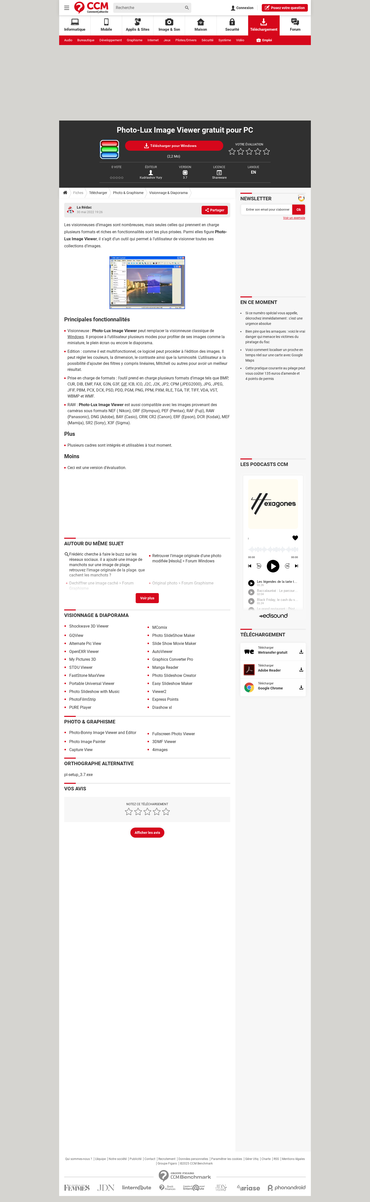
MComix (159, 627)
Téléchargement (263, 29)
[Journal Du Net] (106, 1188)
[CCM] (91, 8)
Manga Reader (165, 667)
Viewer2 (159, 691)
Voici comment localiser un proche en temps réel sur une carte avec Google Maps (274, 355)
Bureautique (85, 40)
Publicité (135, 1159)
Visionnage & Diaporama (168, 193)
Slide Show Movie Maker (174, 643)
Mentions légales (293, 1159)
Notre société (118, 1159)
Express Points (165, 699)
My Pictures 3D (82, 659)
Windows (75, 336)
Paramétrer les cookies (226, 1159)
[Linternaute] (137, 1187)
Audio (68, 40)
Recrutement (166, 1159)
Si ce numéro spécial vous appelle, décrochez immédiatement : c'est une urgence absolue (274, 318)
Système (224, 40)
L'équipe (100, 1159)
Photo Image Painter (87, 741)
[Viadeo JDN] (221, 1188)
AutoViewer (162, 651)
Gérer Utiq (251, 1159)
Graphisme (134, 40)
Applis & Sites (138, 29)
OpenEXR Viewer (84, 651)
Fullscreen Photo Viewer (173, 733)
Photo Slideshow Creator (174, 675)
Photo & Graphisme (128, 193)
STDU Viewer (80, 667)
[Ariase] (248, 1187)
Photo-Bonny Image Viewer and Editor (102, 732)
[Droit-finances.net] (167, 1188)
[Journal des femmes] (77, 1188)
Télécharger (98, 193)
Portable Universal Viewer (91, 683)
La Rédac (84, 207)
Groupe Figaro (167, 1163)
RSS (276, 1159)
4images (160, 749)
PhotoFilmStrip (82, 699)
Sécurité (207, 40)
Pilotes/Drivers (186, 40)
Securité (232, 29)
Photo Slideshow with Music (94, 691)
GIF (124, 384)
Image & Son (169, 29)
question (288, 8)
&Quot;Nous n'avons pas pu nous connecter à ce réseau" (98, 599)
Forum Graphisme (197, 583)
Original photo (164, 583)
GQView (76, 635)
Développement (110, 40)
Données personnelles (193, 1159)
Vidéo (240, 40)
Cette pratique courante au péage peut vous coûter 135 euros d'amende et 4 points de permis (275, 373)
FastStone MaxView (87, 675)
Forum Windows (200, 561)
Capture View (81, 749)
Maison (201, 29)
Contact (149, 1159)
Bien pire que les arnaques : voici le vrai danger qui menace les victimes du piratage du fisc (275, 336)
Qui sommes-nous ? (78, 1159)
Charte (266, 1159)
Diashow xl (162, 707)
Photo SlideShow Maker (173, 635)
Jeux (167, 40)
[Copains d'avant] (194, 1188)
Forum (295, 29)
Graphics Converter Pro (172, 659)
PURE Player (80, 707)
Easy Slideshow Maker (172, 683)
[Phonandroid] (287, 1188)
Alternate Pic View (85, 643)
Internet (153, 40)
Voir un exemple (294, 218)
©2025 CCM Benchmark (196, 1163)
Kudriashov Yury (151, 177)
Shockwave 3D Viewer (88, 626)
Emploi (267, 40)
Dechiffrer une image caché (93, 583)
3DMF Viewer (164, 741)
